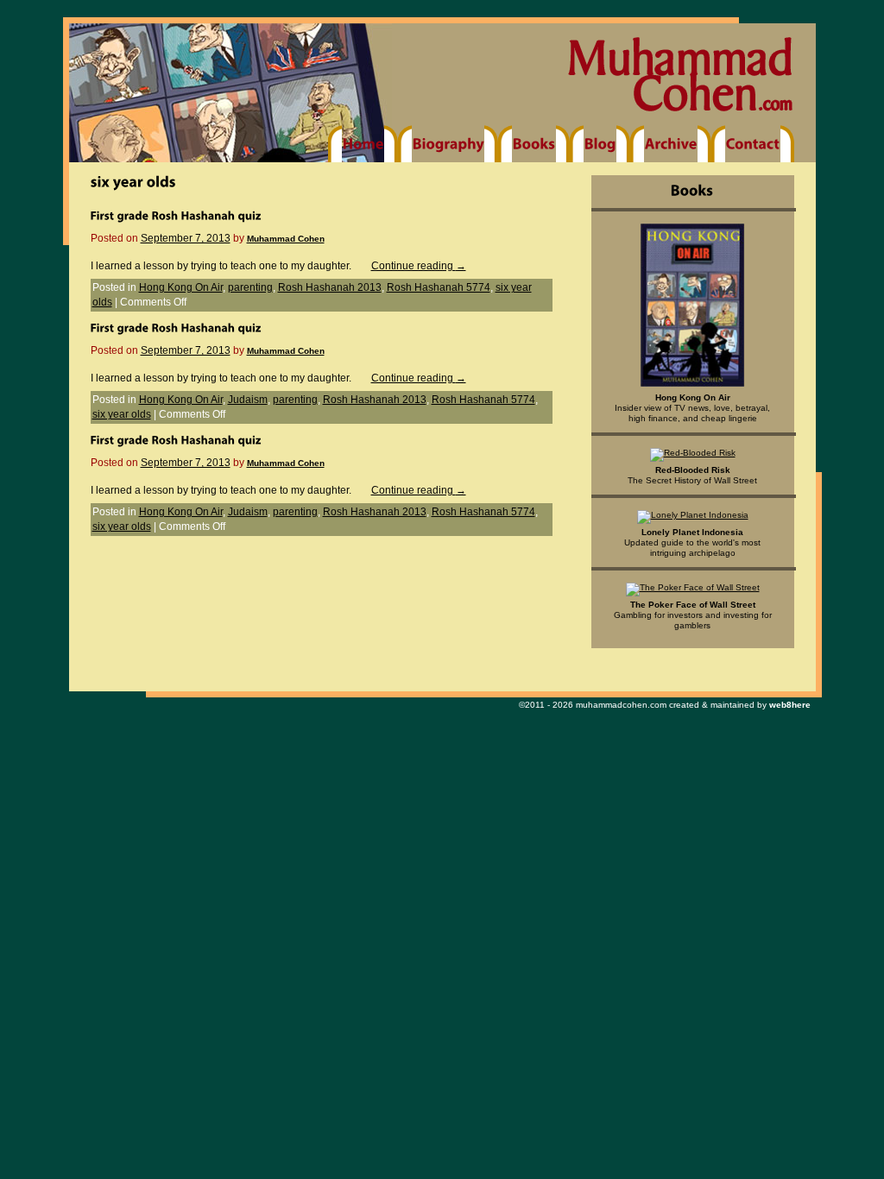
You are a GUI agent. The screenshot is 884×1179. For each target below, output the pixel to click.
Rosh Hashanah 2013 (330, 287)
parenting (250, 287)
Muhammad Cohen (286, 238)
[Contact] (752, 144)
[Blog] (600, 144)
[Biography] (448, 144)
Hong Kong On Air (181, 287)
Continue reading (418, 266)
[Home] (363, 144)
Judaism (248, 400)
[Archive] (671, 144)
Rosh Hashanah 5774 (438, 287)
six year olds (121, 414)
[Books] (534, 144)
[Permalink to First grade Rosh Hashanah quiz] (176, 215)
